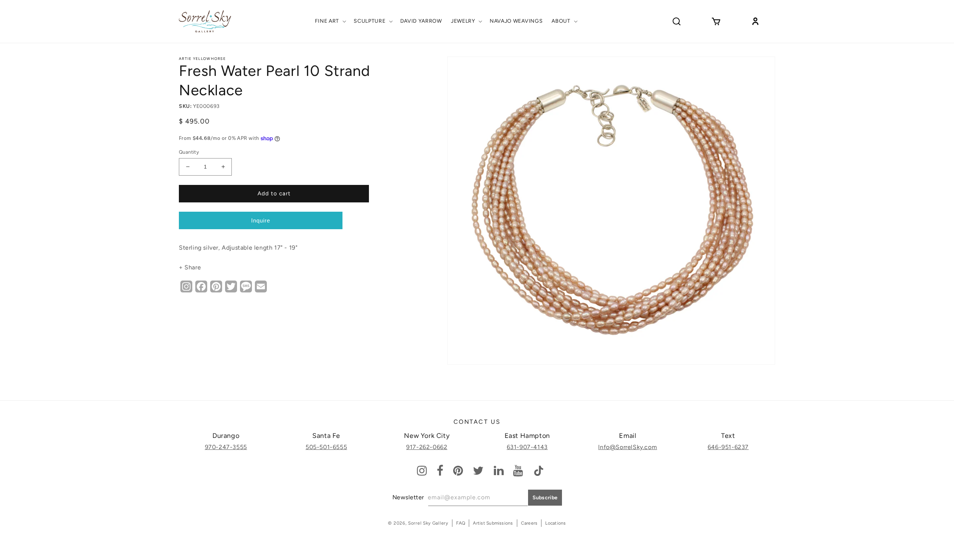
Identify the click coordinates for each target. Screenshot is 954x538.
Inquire (260, 220)
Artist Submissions (493, 523)
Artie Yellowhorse (202, 58)
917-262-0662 (426, 447)
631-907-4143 (527, 447)
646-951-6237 (728, 447)
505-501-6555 (326, 447)
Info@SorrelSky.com (627, 447)
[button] (330, 21)
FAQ (460, 523)
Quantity (189, 152)
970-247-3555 (226, 447)
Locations (555, 523)
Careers (529, 523)
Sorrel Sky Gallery (428, 523)
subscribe (545, 497)
